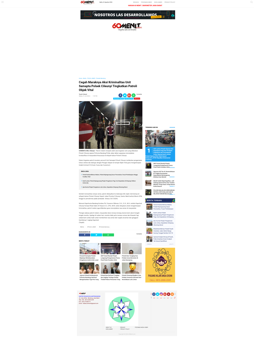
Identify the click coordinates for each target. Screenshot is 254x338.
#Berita (82, 227)
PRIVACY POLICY (170, 2)
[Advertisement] (110, 56)
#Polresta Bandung (104, 227)
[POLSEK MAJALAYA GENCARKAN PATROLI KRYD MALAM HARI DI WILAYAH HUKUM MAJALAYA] (148, 192)
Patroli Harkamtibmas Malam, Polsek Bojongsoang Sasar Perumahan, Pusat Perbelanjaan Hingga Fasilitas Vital (163, 207)
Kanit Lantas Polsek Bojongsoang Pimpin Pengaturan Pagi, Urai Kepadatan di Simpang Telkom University (163, 215)
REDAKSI (136, 2)
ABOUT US (108, 327)
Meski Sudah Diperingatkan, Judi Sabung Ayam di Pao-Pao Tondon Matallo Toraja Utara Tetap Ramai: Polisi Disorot (164, 183)
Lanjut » (171, 244)
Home (80, 78)
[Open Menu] (2, 2)
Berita (84, 78)
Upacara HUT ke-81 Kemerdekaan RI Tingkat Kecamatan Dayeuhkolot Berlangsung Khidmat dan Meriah (164, 174)
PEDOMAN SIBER (146, 2)
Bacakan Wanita (119, 98)
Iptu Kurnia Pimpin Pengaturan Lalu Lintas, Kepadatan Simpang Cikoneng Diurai (105, 187)
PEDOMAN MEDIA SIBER (141, 327)
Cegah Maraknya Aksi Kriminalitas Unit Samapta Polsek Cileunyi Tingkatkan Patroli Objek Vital (108, 86)
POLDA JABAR (91, 78)
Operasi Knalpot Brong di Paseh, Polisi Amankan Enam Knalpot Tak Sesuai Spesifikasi (163, 239)
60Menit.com (131, 334)
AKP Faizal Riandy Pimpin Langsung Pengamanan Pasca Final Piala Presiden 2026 (163, 165)
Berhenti (137, 98)
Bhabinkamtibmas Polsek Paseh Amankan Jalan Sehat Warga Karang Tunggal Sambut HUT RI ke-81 (163, 231)
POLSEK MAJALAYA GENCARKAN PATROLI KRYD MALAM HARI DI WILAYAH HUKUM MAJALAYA (164, 192)
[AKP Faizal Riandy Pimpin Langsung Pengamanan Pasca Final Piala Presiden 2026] (148, 165)
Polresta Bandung (101, 78)
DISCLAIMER (158, 2)
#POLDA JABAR (91, 227)
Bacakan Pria (129, 98)
